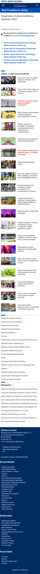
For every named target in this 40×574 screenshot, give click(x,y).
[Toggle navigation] (3, 5)
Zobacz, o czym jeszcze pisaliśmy (15, 74)
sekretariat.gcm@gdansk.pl (15, 441)
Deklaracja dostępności (10, 449)
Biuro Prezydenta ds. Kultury (15, 10)
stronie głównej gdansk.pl (25, 35)
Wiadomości (6, 385)
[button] (37, 5)
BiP (4, 451)
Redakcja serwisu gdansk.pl (12, 447)
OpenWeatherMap (22, 457)
